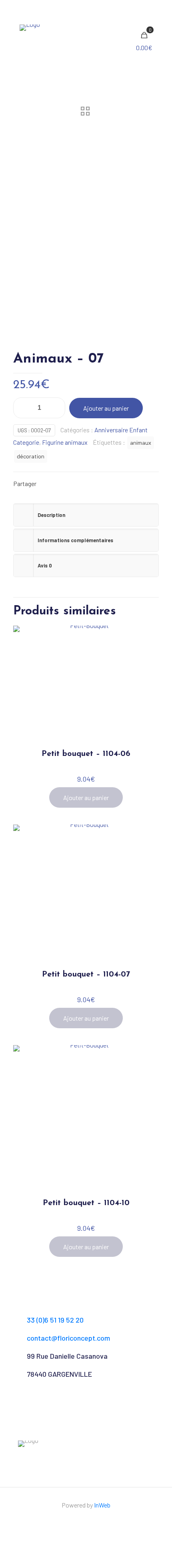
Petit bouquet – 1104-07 (86, 975)
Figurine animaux (65, 442)
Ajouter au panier (106, 408)
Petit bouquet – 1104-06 (86, 754)
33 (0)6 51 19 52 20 (55, 1319)
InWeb (102, 1505)
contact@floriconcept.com (68, 1337)
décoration (30, 456)
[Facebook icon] (82, 1520)
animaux (140, 442)
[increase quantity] (56, 407)
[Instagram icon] (90, 1520)
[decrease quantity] (22, 407)
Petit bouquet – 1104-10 (86, 1203)
